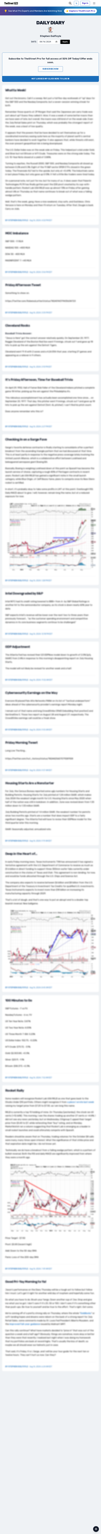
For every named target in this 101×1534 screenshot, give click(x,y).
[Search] (70, 3)
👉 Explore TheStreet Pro (80, 11)
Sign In (85, 3)
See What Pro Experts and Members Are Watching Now (35, 11)
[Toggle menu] (94, 3)
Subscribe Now (50, 69)
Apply (65, 42)
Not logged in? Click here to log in (50, 79)
